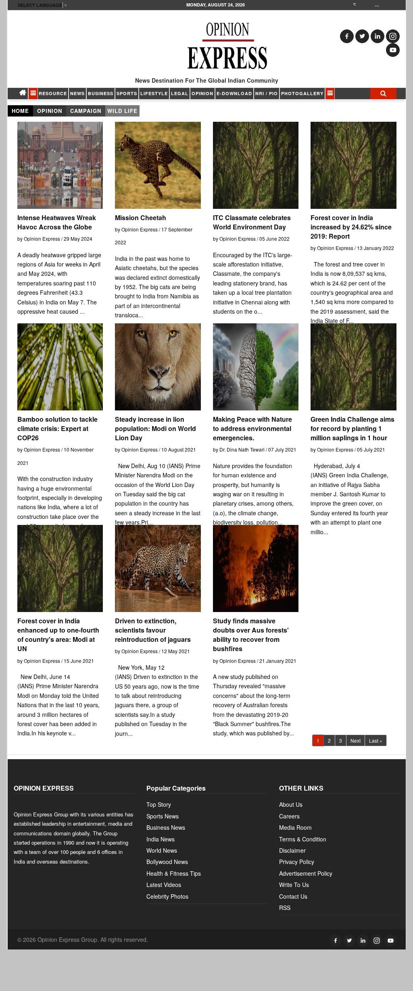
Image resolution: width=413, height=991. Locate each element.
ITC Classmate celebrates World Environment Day (252, 222)
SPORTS (127, 93)
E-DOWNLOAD (234, 93)
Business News (165, 827)
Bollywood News (167, 862)
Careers (289, 816)
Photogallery (302, 93)
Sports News (162, 816)
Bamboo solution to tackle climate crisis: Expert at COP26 (57, 428)
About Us (290, 804)
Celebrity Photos (167, 896)
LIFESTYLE (154, 93)
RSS (284, 908)
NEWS (77, 93)
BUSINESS (100, 93)
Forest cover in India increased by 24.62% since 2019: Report (351, 227)
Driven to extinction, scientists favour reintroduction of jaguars (153, 630)
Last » (375, 740)
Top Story (158, 804)
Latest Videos (163, 885)
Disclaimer (292, 850)
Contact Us (293, 896)
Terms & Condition (302, 839)
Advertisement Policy (305, 873)
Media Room (295, 827)
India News (160, 839)
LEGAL (179, 93)
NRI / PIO (266, 93)
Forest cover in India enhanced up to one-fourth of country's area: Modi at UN (58, 635)
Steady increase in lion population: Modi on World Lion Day (155, 428)
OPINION (202, 93)
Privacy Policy (296, 862)
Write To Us (294, 885)
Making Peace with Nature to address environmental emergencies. (252, 428)
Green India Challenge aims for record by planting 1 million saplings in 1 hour (352, 428)
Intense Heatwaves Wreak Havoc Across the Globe (56, 222)
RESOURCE (53, 93)
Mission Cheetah (140, 217)
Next (355, 740)
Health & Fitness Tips (173, 873)
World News (161, 850)
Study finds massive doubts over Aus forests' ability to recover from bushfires (251, 635)
